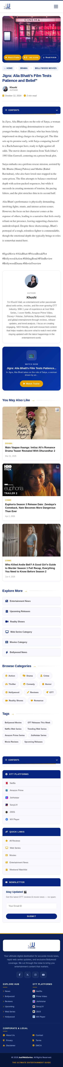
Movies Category (18, 642)
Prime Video (41, 996)
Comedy (31, 684)
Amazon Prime (16, 790)
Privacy (9, 1040)
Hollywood (14, 692)
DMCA (39, 1045)
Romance (38, 700)
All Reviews (15, 841)
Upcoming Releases (20, 611)
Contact (39, 1035)
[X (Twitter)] (27, 975)
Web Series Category (21, 632)
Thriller (12, 684)
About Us (10, 1035)
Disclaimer (10, 1045)
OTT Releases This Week (39, 723)
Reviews (34, 692)
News (7, 991)
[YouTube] (43, 975)
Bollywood (10, 996)
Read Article (51, 57)
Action (11, 676)
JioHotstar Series (38, 735)
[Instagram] (35, 975)
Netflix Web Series (13, 729)
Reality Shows (17, 621)
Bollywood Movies (46, 68)
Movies (13, 855)
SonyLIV (14, 805)
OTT (51, 692)
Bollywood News (18, 652)
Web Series (15, 848)
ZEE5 (12, 812)
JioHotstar (14, 797)
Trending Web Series (37, 729)
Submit (31, 916)
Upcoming (9, 1006)
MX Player (14, 819)
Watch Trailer (14, 57)
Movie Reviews (11, 742)
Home (9, 68)
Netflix (13, 783)
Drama (24, 68)
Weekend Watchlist (18, 869)
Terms (38, 1040)
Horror (48, 684)
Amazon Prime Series (15, 735)
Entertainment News (20, 601)
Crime (46, 676)
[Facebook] (20, 975)
